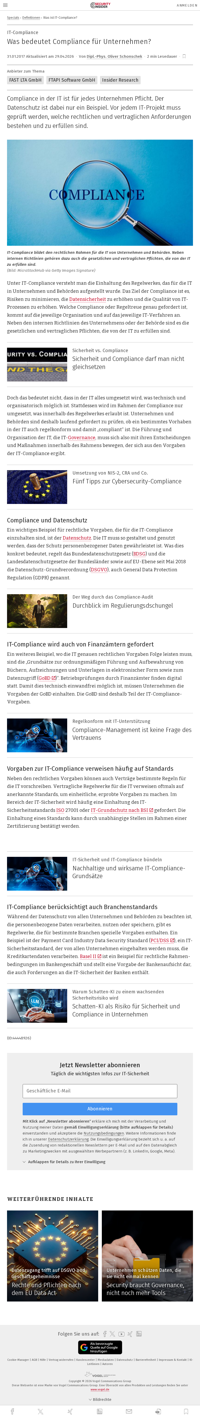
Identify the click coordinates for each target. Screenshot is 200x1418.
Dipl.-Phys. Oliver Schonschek (114, 56)
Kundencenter (86, 1360)
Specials (13, 18)
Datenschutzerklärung (68, 1139)
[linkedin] (100, 1411)
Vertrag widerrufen (61, 1360)
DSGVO (99, 570)
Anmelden (187, 5)
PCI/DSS (160, 940)
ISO (60, 810)
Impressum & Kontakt (173, 1360)
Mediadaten (106, 1360)
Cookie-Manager (18, 1360)
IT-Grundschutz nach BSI (119, 810)
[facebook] (13, 1412)
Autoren (107, 1364)
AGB (35, 1360)
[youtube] (120, 1334)
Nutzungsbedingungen (104, 1133)
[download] (158, 1411)
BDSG (139, 554)
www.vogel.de (100, 1389)
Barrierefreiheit (146, 1360)
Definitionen (31, 18)
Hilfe (43, 1360)
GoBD (45, 678)
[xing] (70, 1411)
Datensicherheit (87, 299)
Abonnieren (100, 1109)
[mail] (129, 1412)
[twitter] (41, 1411)
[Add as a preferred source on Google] (100, 1347)
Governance (81, 438)
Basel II (88, 956)
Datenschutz (77, 538)
